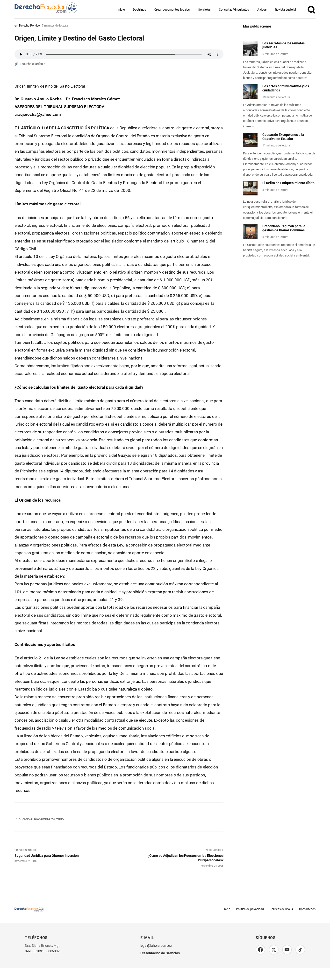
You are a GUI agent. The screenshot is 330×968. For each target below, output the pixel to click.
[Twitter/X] (274, 949)
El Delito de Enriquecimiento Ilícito (288, 183)
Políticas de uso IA (281, 909)
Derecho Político (29, 25)
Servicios (204, 9)
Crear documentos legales (172, 9)
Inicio (121, 9)
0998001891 (34, 951)
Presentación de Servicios (160, 953)
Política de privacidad (250, 909)
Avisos (261, 9)
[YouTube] (287, 949)
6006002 (53, 951)
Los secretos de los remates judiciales (283, 45)
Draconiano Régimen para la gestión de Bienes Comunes (283, 228)
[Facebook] (260, 949)
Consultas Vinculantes (234, 9)
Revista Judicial (285, 9)
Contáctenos (307, 909)
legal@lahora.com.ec (156, 946)
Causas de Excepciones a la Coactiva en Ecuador (283, 137)
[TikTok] (300, 949)
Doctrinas (139, 9)
